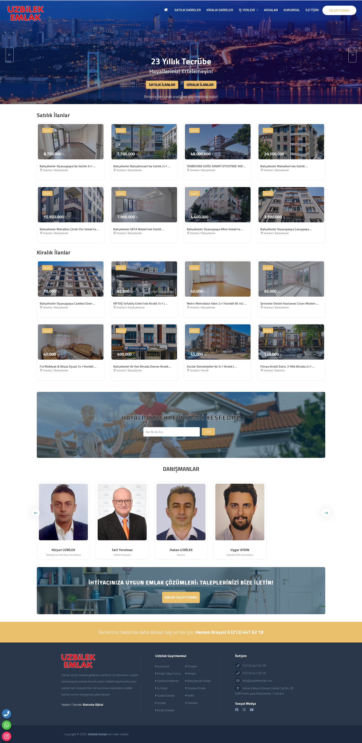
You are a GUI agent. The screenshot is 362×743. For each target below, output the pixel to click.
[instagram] (6, 736)
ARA (208, 431)
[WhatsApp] (6, 725)
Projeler (192, 666)
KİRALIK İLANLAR (200, 85)
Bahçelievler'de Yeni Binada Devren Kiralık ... (142, 366)
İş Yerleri (162, 688)
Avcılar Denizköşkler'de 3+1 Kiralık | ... (212, 366)
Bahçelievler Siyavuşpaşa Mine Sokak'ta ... (215, 229)
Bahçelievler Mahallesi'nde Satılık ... (284, 166)
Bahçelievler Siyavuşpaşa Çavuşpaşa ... (286, 229)
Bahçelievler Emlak (198, 681)
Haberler (192, 703)
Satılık (47, 130)
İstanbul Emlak (196, 688)
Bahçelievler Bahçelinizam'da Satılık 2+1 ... (141, 166)
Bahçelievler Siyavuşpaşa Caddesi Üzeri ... (67, 303)
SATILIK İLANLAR (162, 85)
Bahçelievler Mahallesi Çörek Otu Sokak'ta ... (69, 229)
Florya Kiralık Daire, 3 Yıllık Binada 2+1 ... (287, 366)
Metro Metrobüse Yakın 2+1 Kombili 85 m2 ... (216, 303)
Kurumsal (162, 666)
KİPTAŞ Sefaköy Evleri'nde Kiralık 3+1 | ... (140, 303)
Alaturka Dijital (93, 704)
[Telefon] (6, 713)
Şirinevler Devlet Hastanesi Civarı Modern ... (289, 303)
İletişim (191, 673)
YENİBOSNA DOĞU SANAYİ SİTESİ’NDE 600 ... (216, 166)
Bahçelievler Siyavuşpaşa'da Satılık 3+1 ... (68, 166)
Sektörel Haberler (167, 681)
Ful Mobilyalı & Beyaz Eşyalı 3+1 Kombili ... (68, 366)
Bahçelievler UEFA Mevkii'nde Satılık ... (138, 229)
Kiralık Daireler (165, 710)
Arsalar (161, 703)
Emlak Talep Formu (181, 597)
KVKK (190, 695)
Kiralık (47, 268)
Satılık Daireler (165, 695)
